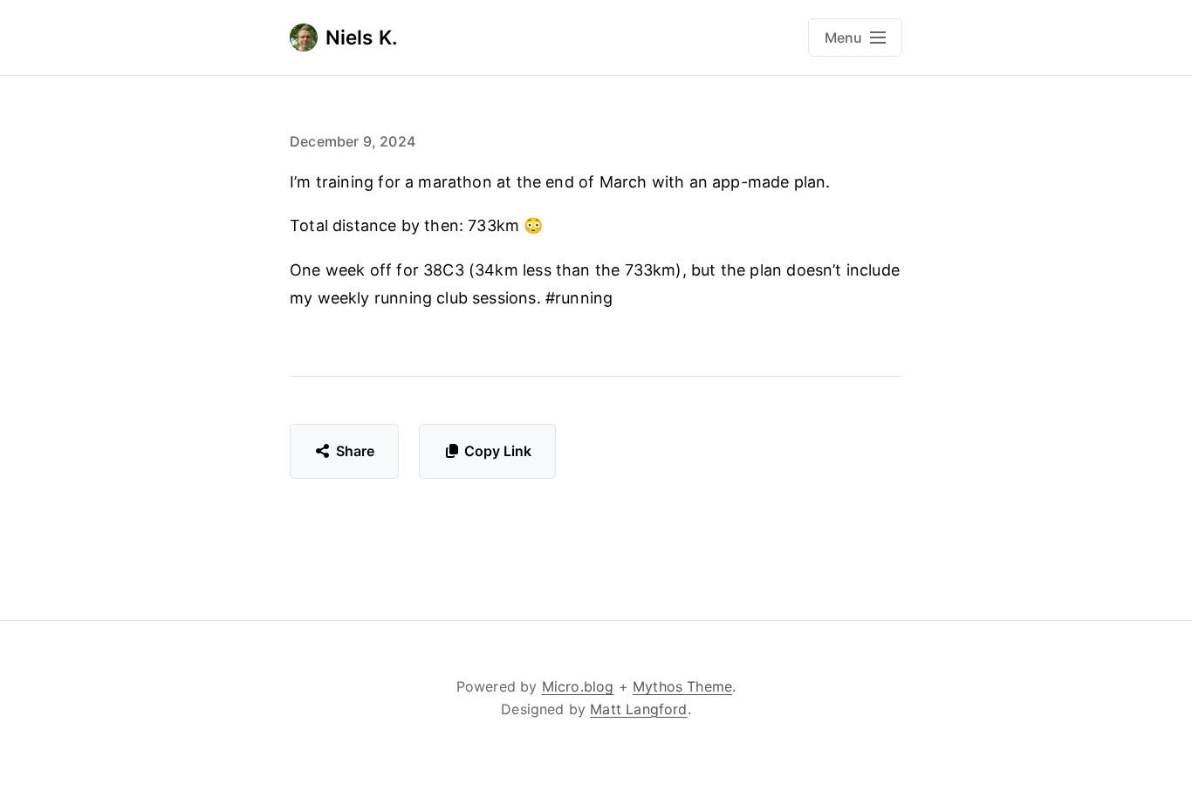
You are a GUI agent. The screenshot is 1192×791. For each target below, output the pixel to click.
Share (355, 451)
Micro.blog (578, 686)
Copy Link (497, 451)
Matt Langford (638, 709)
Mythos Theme (682, 686)
